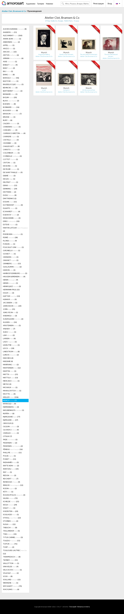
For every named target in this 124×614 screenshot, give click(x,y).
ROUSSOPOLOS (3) (14, 495)
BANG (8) (9, 75)
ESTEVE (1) (10, 224)
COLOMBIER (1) (11, 153)
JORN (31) (9, 309)
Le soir (44, 90)
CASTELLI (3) (11, 140)
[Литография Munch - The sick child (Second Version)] (111, 39)
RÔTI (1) (8, 492)
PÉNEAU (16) (13, 449)
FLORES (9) (10, 241)
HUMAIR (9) (10, 299)
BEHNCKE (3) (10, 88)
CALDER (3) (11, 123)
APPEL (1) (8, 45)
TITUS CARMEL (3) (13, 537)
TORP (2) (8, 547)
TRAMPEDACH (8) (11, 557)
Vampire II (66, 90)
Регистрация (98, 3)
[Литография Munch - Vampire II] (66, 75)
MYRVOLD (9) (9, 404)
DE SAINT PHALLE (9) (13, 172)
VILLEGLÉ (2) (11, 573)
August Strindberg (44, 54)
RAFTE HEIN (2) (11, 466)
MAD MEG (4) (8, 358)
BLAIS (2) (11, 101)
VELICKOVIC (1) (12, 570)
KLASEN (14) (10, 322)
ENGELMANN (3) (11, 218)
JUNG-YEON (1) (10, 312)
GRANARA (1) (10, 257)
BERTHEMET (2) (12, 91)
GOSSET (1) (9, 254)
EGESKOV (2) (11, 215)
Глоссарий (72, 607)
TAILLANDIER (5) (11, 531)
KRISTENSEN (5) (12, 325)
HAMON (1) (9, 270)
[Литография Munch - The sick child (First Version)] (88, 39)
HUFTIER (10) (11, 296)
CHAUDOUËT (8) (11, 146)
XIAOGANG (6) (11, 589)
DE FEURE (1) (11, 169)
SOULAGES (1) (11, 514)
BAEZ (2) (9, 68)
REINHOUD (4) (11, 482)
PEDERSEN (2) (10, 443)
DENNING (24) (10, 189)
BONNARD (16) (11, 107)
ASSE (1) (10, 61)
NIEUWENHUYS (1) (13, 410)
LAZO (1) (10, 342)
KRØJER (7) (9, 329)
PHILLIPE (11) (12, 453)
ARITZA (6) (11, 55)
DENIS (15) (10, 185)
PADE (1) (10, 439)
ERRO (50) (11, 221)
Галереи (40, 4)
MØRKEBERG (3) (11, 407)
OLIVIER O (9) (11, 430)
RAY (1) (7, 472)
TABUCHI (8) (10, 527)
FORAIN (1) (9, 244)
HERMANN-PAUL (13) (11, 290)
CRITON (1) (9, 163)
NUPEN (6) (8, 413)
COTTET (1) (10, 159)
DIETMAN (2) (9, 192)
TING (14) (9, 534)
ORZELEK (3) (11, 433)
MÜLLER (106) (10, 397)
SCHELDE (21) (11, 501)
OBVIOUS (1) (8, 423)
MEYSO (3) (7, 384)
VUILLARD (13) (11, 580)
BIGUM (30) (10, 97)
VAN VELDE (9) (10, 566)
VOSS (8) (7, 576)
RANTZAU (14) (11, 469)
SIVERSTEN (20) (10, 511)
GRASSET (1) (10, 260)
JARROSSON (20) (12, 306)
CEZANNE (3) (9, 143)
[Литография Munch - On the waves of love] (88, 75)
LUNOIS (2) (11, 355)
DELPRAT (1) (10, 182)
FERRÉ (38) (10, 237)
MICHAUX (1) (10, 387)
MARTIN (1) (9, 371)
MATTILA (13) (10, 378)
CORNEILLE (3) (12, 156)
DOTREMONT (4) (13, 205)
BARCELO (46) (11, 78)
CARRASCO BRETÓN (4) (14, 133)
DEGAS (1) (9, 179)
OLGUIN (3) (11, 426)
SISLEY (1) (9, 508)
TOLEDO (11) (11, 541)
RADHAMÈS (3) (11, 462)
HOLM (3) (8, 293)
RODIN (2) (10, 488)
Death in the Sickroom (66, 54)
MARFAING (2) (11, 364)
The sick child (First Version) (88, 54)
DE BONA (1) (10, 166)
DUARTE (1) (10, 208)
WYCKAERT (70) (12, 586)
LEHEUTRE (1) (11, 345)
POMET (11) (9, 459)
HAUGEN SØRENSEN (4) (14, 276)
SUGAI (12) (9, 524)
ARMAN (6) (13, 58)
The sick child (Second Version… (111, 55)
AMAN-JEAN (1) (12, 39)
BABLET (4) (10, 65)
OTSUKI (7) (7, 436)
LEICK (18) (8, 348)
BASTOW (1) (10, 81)
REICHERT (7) (10, 479)
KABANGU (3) (10, 316)
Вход (110, 3)
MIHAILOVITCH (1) (12, 391)
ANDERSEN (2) (11, 42)
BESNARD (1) (10, 94)
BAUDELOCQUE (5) (13, 84)
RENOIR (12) (13, 485)
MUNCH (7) (10, 400)
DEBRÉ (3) (9, 176)
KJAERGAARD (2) (13, 319)
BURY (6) (7, 120)
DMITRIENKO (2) (9, 198)
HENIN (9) (10, 280)
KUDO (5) (9, 332)
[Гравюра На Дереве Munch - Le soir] (44, 75)
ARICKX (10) (9, 52)
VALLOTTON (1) (11, 563)
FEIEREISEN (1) (13, 234)
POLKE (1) (9, 456)
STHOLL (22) (12, 518)
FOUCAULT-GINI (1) (13, 247)
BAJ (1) (8, 71)
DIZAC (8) (9, 195)
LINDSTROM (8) (11, 351)
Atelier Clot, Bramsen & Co (14, 11)
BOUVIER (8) (10, 110)
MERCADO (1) (11, 381)
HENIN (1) (10, 283)
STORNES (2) (10, 521)
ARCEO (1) (9, 48)
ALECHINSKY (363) (12, 35)
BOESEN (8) (9, 104)
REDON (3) (9, 475)
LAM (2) (9, 335)
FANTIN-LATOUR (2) (15, 229)
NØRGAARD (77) (11, 417)
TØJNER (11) (10, 560)
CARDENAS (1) (12, 127)
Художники (30, 4)
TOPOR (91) (10, 544)
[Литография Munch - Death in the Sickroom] (66, 39)
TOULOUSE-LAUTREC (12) (15, 552)
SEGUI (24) (10, 505)
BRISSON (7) (12, 114)
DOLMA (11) (10, 202)
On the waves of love (88, 90)
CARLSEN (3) (10, 130)
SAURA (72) (10, 498)
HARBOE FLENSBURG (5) (15, 273)
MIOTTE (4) (9, 394)
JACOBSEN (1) (10, 303)
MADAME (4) (8, 361)
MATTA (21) (10, 374)
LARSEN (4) (9, 338)
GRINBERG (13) (12, 263)
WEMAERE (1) (10, 583)
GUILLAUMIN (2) (12, 267)
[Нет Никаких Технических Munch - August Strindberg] (44, 39)
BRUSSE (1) (9, 117)
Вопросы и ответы (83, 607)
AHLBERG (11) (10, 32)
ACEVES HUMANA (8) (15, 29)
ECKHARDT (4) (11, 211)
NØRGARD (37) (10, 420)
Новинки (49, 4)
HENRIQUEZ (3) (12, 286)
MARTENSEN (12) (12, 368)
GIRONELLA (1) (11, 250)
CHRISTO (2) (11, 149)
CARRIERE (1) (11, 136)
